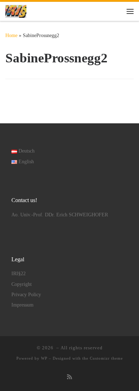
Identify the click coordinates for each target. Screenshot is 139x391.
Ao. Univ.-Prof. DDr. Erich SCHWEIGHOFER (59, 214)
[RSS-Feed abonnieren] (69, 377)
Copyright (21, 284)
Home (11, 35)
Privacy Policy (26, 294)
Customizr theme (106, 358)
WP (44, 358)
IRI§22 (18, 273)
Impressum (22, 305)
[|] (15, 10)
